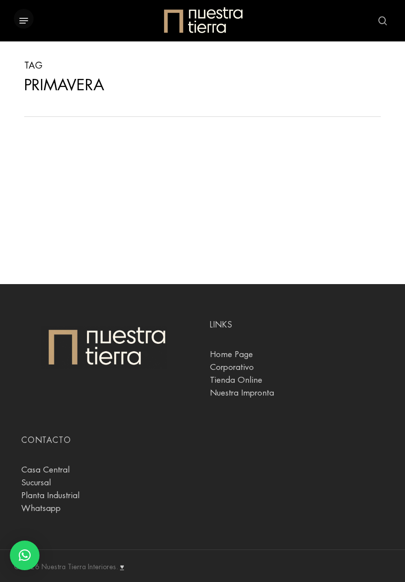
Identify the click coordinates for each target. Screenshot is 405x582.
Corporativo (232, 367)
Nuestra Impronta (242, 393)
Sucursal (36, 482)
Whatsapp (41, 508)
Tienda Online (236, 380)
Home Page (231, 354)
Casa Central (45, 470)
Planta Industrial (50, 495)
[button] (24, 21)
